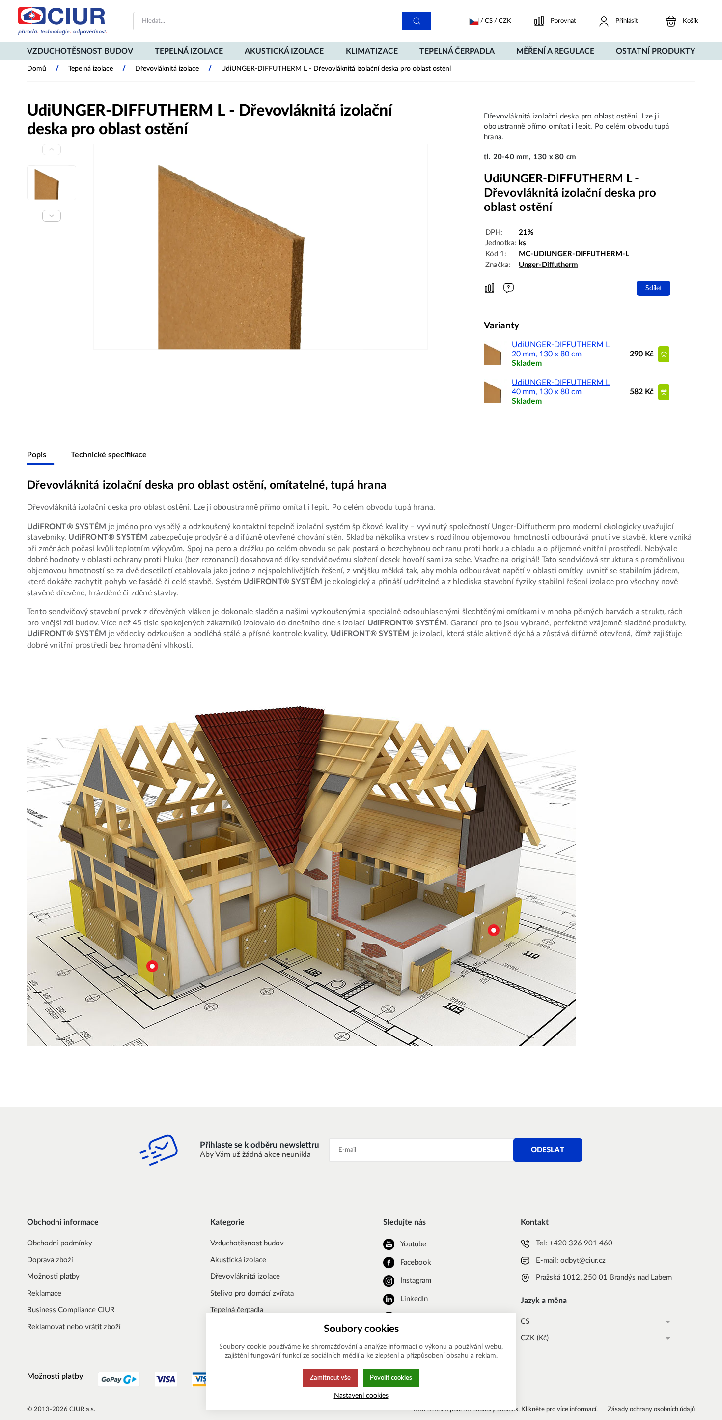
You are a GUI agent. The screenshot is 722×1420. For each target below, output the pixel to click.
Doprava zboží (50, 1260)
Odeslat (547, 1150)
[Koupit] (663, 354)
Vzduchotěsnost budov (247, 1243)
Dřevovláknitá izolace (245, 1276)
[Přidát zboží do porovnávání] (489, 288)
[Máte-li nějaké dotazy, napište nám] (508, 288)
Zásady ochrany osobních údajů (651, 1409)
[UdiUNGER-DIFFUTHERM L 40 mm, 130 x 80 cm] (496, 401)
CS (525, 1321)
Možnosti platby (53, 1276)
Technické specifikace (109, 455)
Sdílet (653, 288)
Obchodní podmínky (59, 1243)
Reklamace (44, 1293)
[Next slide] (51, 216)
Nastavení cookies (361, 1395)
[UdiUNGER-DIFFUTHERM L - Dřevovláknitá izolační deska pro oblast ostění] (260, 246)
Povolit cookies (391, 1377)
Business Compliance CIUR (70, 1310)
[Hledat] (416, 21)
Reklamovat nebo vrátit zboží (74, 1327)
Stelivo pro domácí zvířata (252, 1293)
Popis (36, 455)
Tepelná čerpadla (236, 1310)
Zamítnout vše (330, 1377)
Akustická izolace (238, 1260)
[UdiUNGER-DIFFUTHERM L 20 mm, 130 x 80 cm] (496, 363)
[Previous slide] (51, 149)
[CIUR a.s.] (62, 21)
